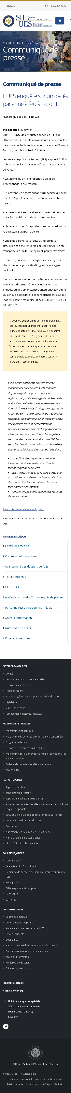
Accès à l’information (17, 956)
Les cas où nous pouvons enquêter (25, 679)
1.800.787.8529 (57, 5)
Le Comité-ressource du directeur (25, 748)
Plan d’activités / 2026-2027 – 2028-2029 (28, 831)
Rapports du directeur (18, 792)
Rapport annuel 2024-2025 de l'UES (25, 798)
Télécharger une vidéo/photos (22, 888)
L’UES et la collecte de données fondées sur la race (34, 814)
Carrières (11, 899)
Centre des (17, 546)
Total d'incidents (15, 933)
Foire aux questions (17, 968)
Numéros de (18, 628)
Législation (12, 702)
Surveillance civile (15, 707)
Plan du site (11, 1073)
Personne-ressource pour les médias (27, 951)
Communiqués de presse (20, 922)
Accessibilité (13, 769)
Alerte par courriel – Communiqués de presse (31, 945)
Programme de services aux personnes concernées (35, 736)
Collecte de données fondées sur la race (28, 764)
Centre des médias (27, 42)
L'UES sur (12, 587)
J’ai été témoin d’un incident (21, 866)
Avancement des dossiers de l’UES (25, 928)
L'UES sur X (12, 939)
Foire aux (17, 638)
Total (15, 577)
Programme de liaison (18, 742)
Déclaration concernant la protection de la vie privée (34, 1079)
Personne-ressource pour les (28, 607)
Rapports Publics (15, 787)
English (12, 5)
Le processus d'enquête (19, 685)
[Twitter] (5, 1026)
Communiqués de (21, 556)
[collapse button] (59, 20)
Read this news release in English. (23, 509)
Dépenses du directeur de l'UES (23, 820)
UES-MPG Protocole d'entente (22, 843)
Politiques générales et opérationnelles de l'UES (32, 696)
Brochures (11, 826)
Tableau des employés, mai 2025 (24, 713)
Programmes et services (19, 730)
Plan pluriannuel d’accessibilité (23, 837)
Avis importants (14, 1084)
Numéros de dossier (17, 962)
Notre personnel (15, 690)
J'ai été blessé (13, 860)
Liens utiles (12, 893)
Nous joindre (13, 882)
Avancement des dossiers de (27, 566)
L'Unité (9, 673)
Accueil (7, 42)
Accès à (18, 618)
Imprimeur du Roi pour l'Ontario (45, 1084)
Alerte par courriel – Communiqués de (34, 597)
